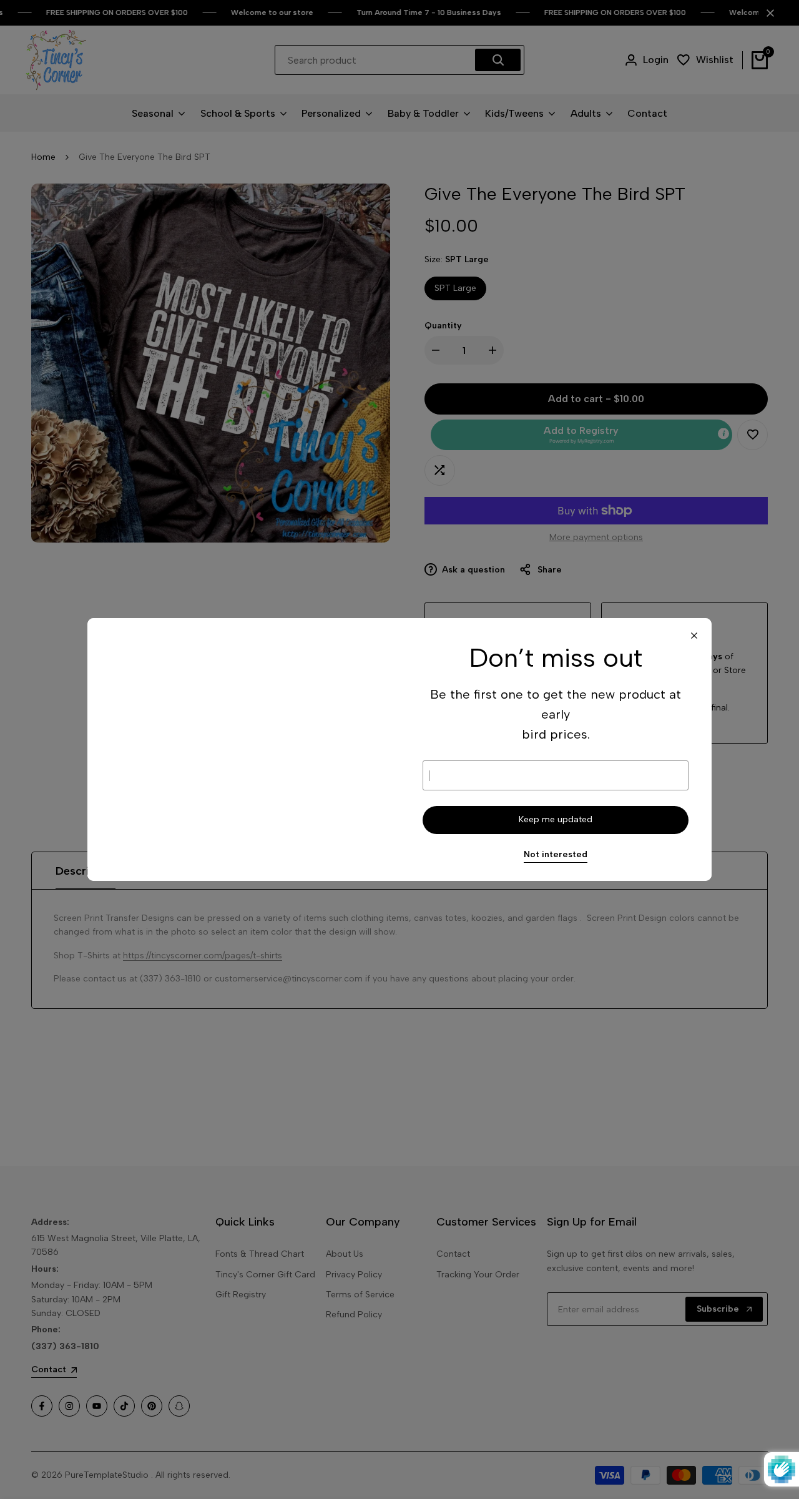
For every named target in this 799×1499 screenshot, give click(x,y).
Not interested (555, 855)
